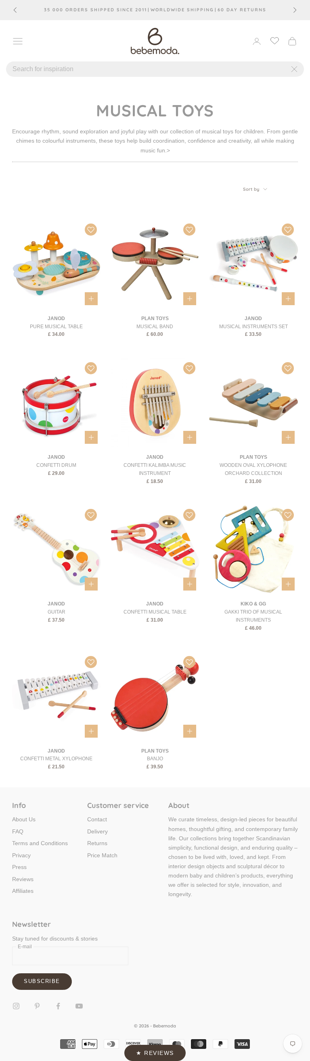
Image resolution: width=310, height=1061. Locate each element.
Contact (97, 819)
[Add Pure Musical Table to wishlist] (91, 230)
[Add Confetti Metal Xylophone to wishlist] (91, 662)
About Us (24, 819)
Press (19, 867)
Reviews (23, 879)
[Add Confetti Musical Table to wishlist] (189, 515)
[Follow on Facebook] (58, 1006)
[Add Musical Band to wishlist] (189, 230)
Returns (97, 843)
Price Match (102, 855)
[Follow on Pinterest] (37, 1006)
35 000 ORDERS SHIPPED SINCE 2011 (95, 10)
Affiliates (23, 891)
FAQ (17, 831)
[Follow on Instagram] (16, 1006)
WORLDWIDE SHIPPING (182, 10)
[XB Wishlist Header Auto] (274, 40)
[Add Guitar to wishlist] (91, 515)
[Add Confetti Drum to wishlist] (91, 368)
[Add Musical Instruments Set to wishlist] (288, 230)
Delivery (97, 831)
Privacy (21, 855)
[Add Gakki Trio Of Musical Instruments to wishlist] (288, 515)
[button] (155, 1053)
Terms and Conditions (40, 843)
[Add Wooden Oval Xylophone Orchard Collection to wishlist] (288, 368)
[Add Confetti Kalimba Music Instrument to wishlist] (189, 368)
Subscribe (42, 981)
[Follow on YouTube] (79, 1006)
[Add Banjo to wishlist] (189, 662)
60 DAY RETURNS (242, 10)
